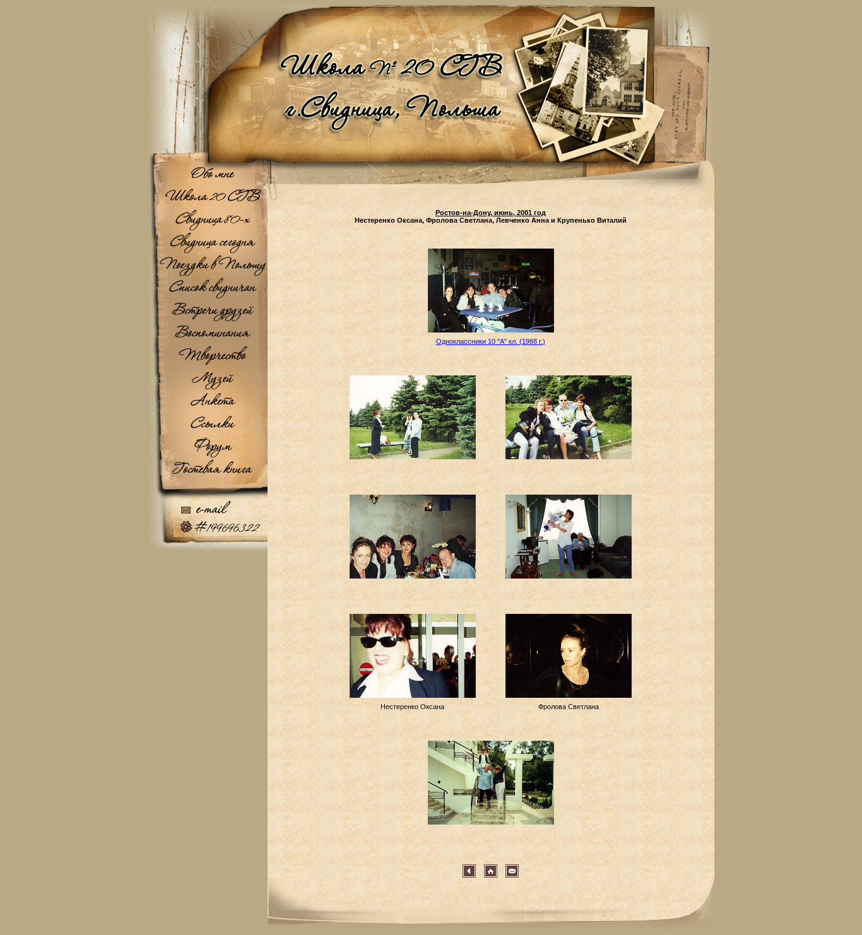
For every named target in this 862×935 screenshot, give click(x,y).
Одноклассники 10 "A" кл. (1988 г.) (490, 341)
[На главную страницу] (431, 158)
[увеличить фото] (491, 335)
